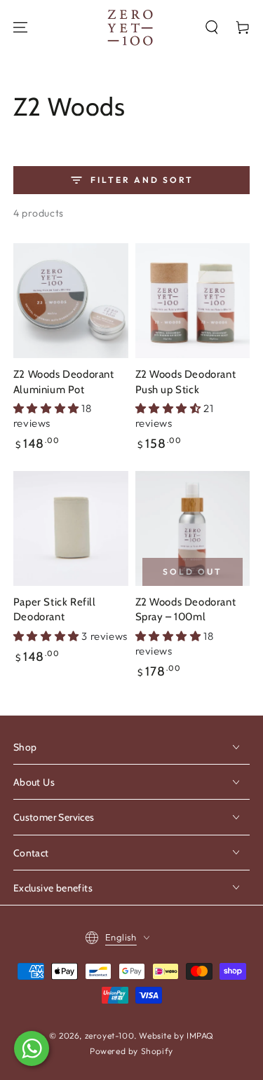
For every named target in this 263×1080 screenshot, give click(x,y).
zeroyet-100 (110, 1035)
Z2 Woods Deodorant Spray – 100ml (185, 610)
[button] (211, 27)
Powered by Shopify (131, 1051)
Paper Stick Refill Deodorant (54, 610)
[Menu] (20, 27)
